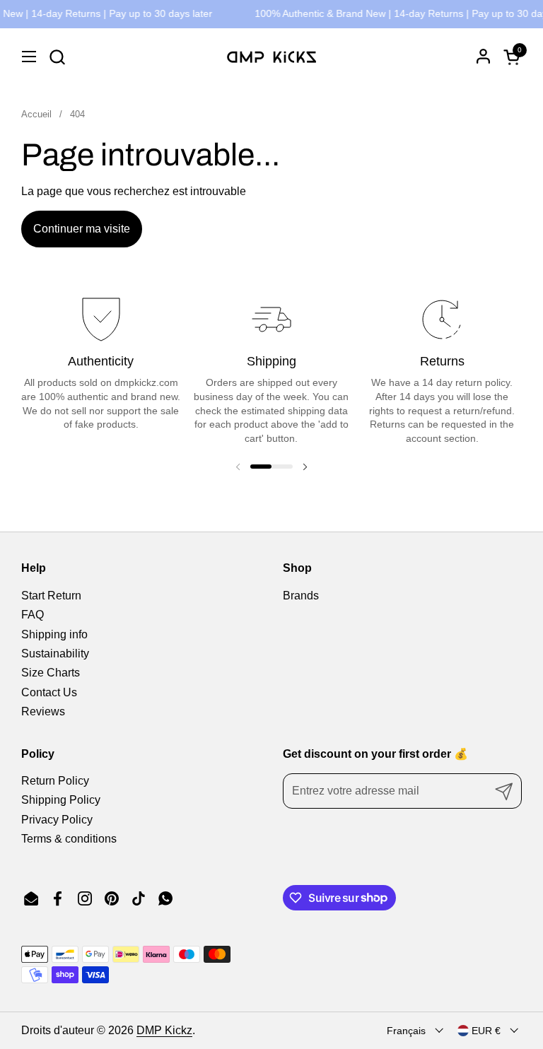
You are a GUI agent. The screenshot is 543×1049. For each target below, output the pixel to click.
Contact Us (49, 692)
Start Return (51, 596)
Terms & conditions (69, 839)
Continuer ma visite (81, 229)
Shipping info (54, 634)
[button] (57, 57)
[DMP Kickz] (271, 56)
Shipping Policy (60, 800)
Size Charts (50, 673)
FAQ (32, 615)
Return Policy (55, 781)
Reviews (43, 711)
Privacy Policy (57, 820)
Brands (301, 596)
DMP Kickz (164, 1030)
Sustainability (55, 653)
